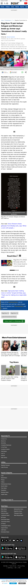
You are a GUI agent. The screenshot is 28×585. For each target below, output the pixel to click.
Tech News (4, 488)
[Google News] (5, 72)
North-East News (5, 519)
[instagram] (10, 540)
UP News (3, 523)
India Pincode (4, 467)
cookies (5, 583)
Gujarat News (4, 527)
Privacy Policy (21, 566)
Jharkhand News (5, 515)
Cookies (4, 580)
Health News (4, 494)
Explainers (3, 490)
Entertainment (8, 20)
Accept (13, 583)
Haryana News (4, 513)
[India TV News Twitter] (25, 0)
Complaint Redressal (6, 445)
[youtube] (13, 540)
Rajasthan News (18, 511)
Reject (22, 583)
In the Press (4, 447)
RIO (16, 567)
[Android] (21, 0)
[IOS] (20, 0)
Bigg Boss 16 (14, 313)
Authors (3, 455)
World (17, 6)
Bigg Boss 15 (5, 313)
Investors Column (5, 449)
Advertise (3, 443)
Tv (12, 20)
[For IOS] (20, 557)
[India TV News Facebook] (23, 0)
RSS (19, 567)
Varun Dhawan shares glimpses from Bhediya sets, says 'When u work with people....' (13, 226)
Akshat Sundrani (11, 37)
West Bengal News (18, 515)
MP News (3, 517)
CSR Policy (10, 567)
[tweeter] (6, 540)
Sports (22, 6)
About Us (3, 441)
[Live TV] (25, 3)
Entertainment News (6, 484)
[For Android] (7, 557)
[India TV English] (15, 3)
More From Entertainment (14, 337)
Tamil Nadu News (5, 521)
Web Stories (4, 457)
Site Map (5, 566)
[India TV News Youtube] (26, 0)
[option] (14, 263)
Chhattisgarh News (5, 525)
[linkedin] (17, 540)
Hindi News (4, 451)
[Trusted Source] (13, 72)
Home (2, 6)
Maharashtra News (18, 509)
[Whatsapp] (22, 72)
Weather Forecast (5, 465)
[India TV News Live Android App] (7, 548)
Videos (8, 6)
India (12, 6)
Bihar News (4, 509)
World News (4, 477)
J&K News (3, 529)
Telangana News (18, 513)
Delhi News (4, 511)
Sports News (4, 486)
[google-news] (21, 540)
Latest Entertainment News (9, 316)
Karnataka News (5, 532)
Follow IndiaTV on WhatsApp (13, 321)
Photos (2, 479)
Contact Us (4, 438)
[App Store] (20, 548)
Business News (4, 492)
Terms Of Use (12, 566)
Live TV (3, 453)
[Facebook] (2, 540)
